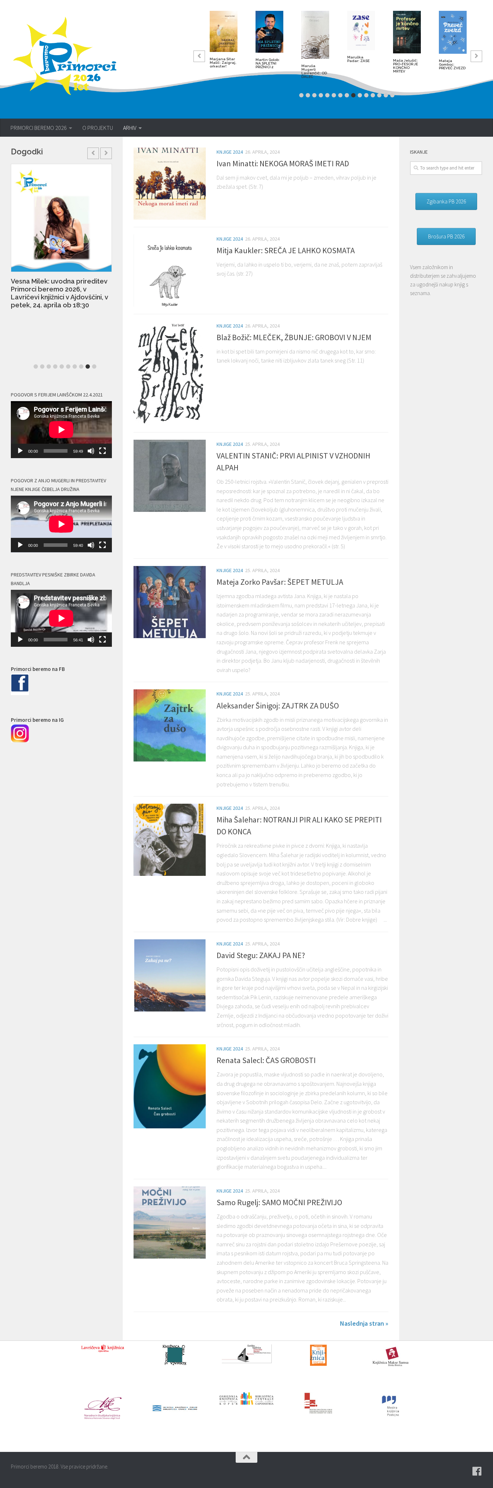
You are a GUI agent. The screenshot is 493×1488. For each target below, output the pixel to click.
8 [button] (347, 95)
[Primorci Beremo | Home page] (69, 55)
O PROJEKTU (97, 127)
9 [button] (353, 95)
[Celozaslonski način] (102, 451)
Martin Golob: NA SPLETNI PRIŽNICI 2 (268, 63)
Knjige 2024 (230, 152)
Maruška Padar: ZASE (358, 59)
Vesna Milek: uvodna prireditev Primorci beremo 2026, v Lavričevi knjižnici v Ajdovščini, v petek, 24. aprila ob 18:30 (59, 293)
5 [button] (327, 95)
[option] (223, 42)
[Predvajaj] (20, 451)
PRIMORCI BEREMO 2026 (38, 127)
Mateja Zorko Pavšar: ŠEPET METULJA (280, 582)
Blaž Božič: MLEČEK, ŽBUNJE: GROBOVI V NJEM (294, 337)
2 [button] (308, 95)
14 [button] (386, 95)
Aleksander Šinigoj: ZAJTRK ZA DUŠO (278, 706)
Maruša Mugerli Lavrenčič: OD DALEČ (314, 71)
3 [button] (314, 95)
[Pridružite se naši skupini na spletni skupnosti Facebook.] (477, 1471)
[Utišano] (91, 451)
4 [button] (321, 95)
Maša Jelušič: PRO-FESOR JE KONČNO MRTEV (405, 65)
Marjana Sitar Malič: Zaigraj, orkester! (223, 62)
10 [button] (360, 95)
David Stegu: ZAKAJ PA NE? (261, 955)
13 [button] (379, 95)
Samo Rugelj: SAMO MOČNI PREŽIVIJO (279, 1202)
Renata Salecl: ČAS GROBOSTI (266, 1060)
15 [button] (392, 95)
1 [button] (301, 95)
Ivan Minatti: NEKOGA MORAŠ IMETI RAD (283, 163)
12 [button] (373, 95)
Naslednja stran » (364, 1323)
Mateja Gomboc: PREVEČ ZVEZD (452, 64)
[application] (61, 429)
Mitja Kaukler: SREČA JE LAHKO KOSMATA (286, 250)
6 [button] (334, 95)
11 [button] (366, 95)
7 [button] (340, 95)
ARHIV (129, 127)
